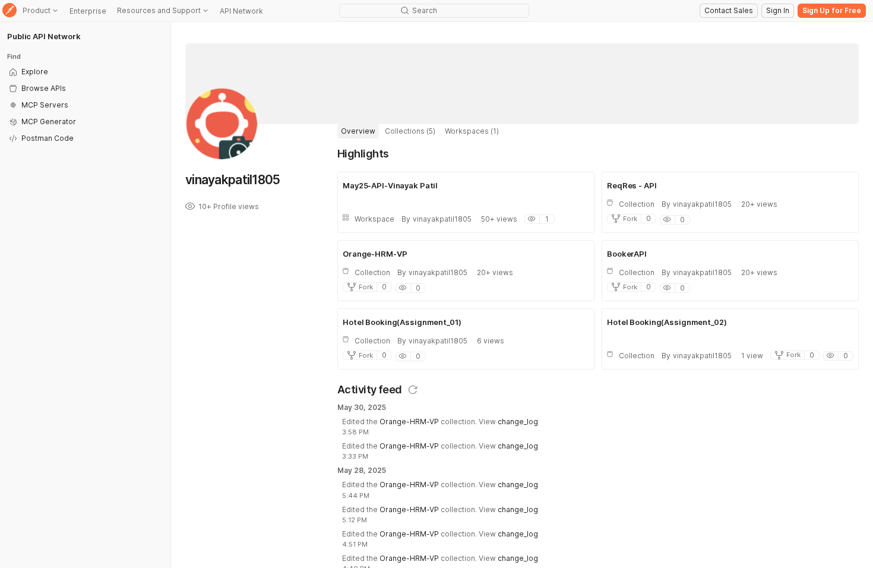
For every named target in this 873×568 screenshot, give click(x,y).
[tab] (358, 131)
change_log (518, 421)
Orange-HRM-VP (409, 421)
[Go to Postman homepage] (9, 11)
